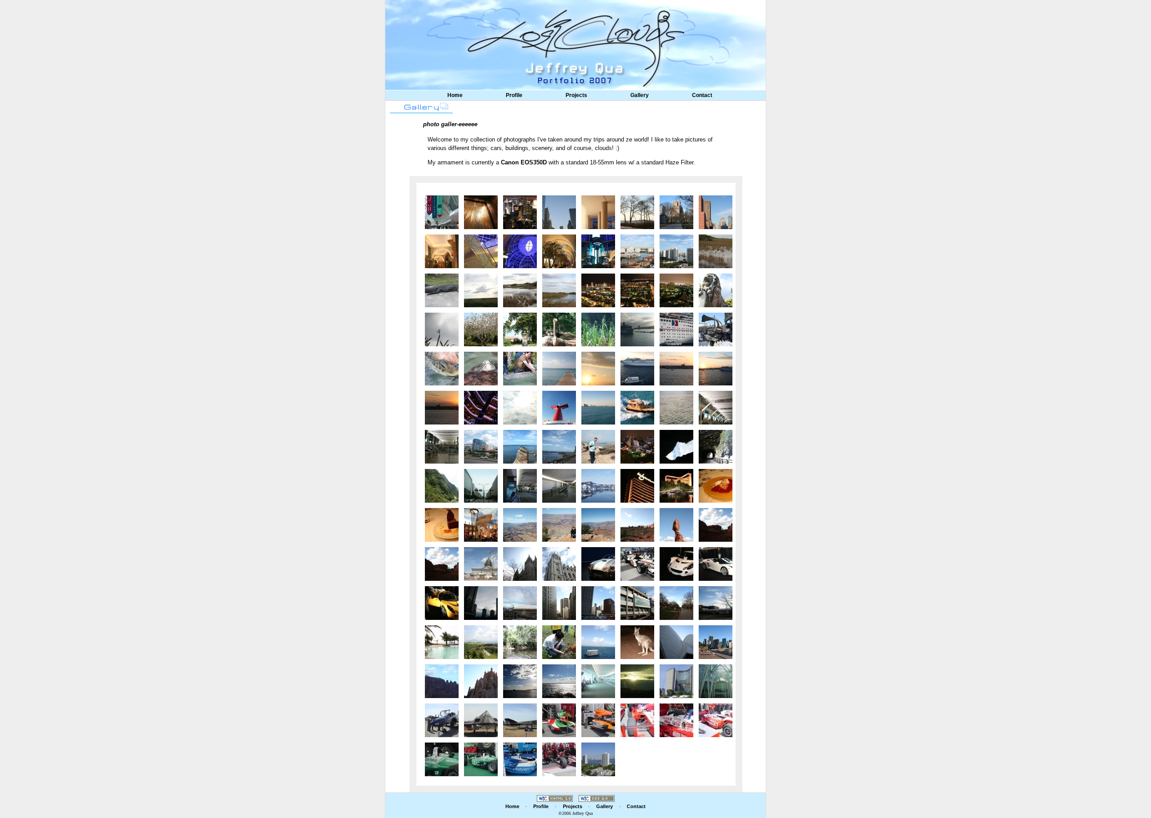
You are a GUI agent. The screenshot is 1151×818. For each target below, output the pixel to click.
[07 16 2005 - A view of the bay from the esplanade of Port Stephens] (559, 680)
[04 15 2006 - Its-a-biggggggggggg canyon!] (598, 524)
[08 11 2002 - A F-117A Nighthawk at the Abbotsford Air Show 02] (520, 719)
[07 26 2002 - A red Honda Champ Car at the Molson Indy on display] (559, 758)
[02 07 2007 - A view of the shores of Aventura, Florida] (637, 250)
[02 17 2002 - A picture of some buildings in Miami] (598, 758)
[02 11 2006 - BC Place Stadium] (520, 602)
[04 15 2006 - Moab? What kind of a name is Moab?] (637, 524)
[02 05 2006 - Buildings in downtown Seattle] (559, 602)
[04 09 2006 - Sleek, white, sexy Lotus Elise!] (676, 563)
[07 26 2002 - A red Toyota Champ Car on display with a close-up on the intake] (676, 719)
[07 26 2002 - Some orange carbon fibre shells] (598, 719)
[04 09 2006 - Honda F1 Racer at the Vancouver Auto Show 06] (637, 563)
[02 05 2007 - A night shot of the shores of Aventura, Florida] (676, 289)
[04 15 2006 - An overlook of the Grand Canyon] (520, 524)
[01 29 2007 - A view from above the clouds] (676, 406)
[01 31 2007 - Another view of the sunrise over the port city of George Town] (676, 367)
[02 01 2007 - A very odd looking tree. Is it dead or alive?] (481, 328)
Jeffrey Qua (582, 813)
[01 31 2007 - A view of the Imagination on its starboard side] (676, 328)
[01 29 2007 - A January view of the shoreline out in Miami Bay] (598, 406)
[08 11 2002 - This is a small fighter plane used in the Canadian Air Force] (441, 719)
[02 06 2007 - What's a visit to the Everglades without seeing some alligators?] (441, 289)
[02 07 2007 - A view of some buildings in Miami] (676, 250)
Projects (576, 95)
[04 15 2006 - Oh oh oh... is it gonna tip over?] (676, 524)
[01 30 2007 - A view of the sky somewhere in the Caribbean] (520, 406)
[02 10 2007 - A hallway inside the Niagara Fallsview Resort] (559, 250)
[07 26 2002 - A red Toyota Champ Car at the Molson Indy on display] (715, 719)
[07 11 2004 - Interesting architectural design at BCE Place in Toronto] (715, 680)
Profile (514, 95)
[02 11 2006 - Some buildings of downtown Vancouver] (481, 602)
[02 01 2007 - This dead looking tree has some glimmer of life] (441, 328)
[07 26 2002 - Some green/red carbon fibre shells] (559, 719)
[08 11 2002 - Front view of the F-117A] (481, 719)
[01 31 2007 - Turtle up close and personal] (441, 367)
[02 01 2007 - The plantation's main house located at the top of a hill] (520, 328)
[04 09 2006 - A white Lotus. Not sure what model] (715, 563)
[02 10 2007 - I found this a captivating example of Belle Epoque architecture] (520, 250)
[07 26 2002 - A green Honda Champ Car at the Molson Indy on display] (481, 758)
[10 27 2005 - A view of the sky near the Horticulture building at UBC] (715, 602)
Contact (702, 95)
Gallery (639, 95)
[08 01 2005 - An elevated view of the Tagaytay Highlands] (481, 641)
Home (455, 95)
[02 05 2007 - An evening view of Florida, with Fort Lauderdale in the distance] (637, 289)
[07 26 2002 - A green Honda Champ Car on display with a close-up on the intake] (441, 758)
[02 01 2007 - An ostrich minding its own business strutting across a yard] (559, 328)
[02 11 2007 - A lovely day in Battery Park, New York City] (676, 211)
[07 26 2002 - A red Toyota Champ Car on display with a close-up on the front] (637, 719)
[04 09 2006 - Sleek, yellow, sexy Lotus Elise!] (441, 602)
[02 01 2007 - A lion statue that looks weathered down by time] (715, 289)
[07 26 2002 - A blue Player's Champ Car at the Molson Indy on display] (520, 758)
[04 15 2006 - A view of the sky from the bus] (441, 563)
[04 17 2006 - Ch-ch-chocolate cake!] (441, 524)
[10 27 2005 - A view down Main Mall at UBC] (676, 602)
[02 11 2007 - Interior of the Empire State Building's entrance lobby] (481, 211)
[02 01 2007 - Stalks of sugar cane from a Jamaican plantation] (598, 328)
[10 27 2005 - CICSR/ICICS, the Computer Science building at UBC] (637, 602)
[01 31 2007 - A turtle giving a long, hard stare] (481, 367)
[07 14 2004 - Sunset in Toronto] (637, 680)
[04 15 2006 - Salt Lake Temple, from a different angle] (520, 563)
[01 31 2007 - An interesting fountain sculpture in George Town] (715, 328)
